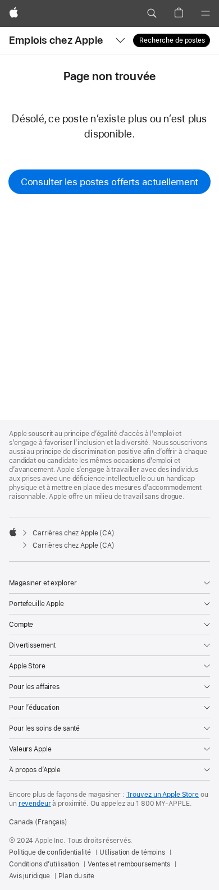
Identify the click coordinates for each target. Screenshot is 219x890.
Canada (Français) (38, 822)
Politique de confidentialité (50, 852)
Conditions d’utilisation (44, 864)
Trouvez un (162, 795)
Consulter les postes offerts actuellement (109, 181)
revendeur (35, 804)
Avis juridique (29, 876)
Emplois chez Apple (56, 40)
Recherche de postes (172, 40)
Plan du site (76, 876)
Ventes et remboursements (129, 864)
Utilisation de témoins (132, 852)
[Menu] (205, 13)
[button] (151, 13)
